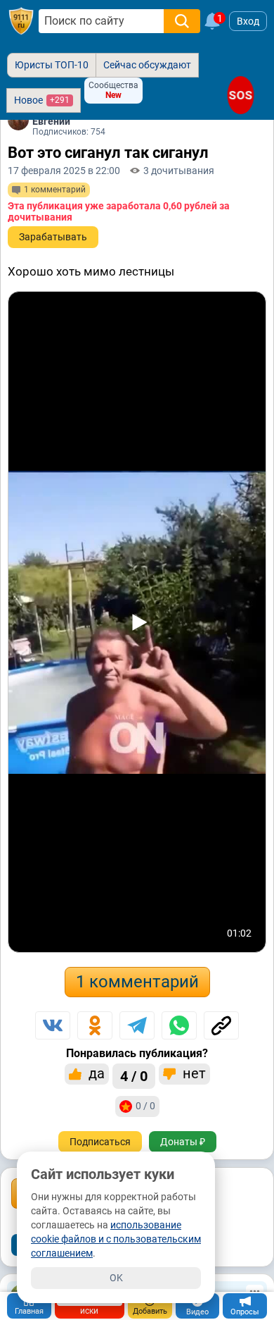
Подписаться (100, 1141)
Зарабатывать (53, 236)
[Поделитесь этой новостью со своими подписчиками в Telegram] (137, 1025)
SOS (240, 95)
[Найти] (182, 21)
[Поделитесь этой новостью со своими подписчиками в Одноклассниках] (94, 1025)
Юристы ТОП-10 (52, 64)
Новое (42, 100)
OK (116, 1277)
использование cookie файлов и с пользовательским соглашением (116, 1239)
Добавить (150, 1311)
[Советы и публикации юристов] (21, 21)
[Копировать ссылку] (221, 1025)
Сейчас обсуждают (147, 64)
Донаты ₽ (182, 1141)
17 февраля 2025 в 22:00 (64, 170)
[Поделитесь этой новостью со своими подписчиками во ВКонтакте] (52, 1025)
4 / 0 (134, 1076)
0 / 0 (145, 1105)
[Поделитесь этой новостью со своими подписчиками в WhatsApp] (179, 1025)
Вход (248, 21)
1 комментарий (137, 982)
